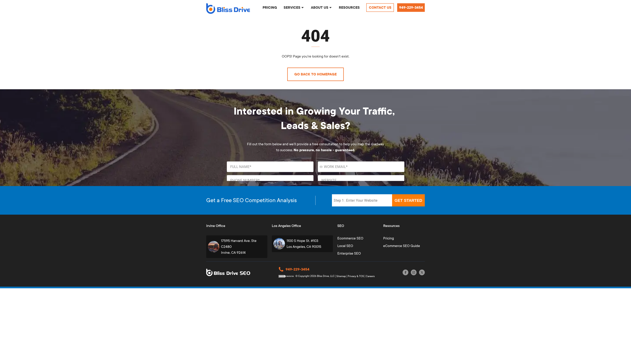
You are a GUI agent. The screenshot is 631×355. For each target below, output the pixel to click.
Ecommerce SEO (350, 238)
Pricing (388, 238)
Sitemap (341, 276)
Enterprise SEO (349, 253)
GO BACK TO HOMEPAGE (315, 74)
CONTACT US (380, 8)
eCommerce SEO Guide (401, 246)
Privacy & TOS (356, 276)
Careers (370, 276)
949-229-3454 (411, 8)
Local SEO (345, 246)
